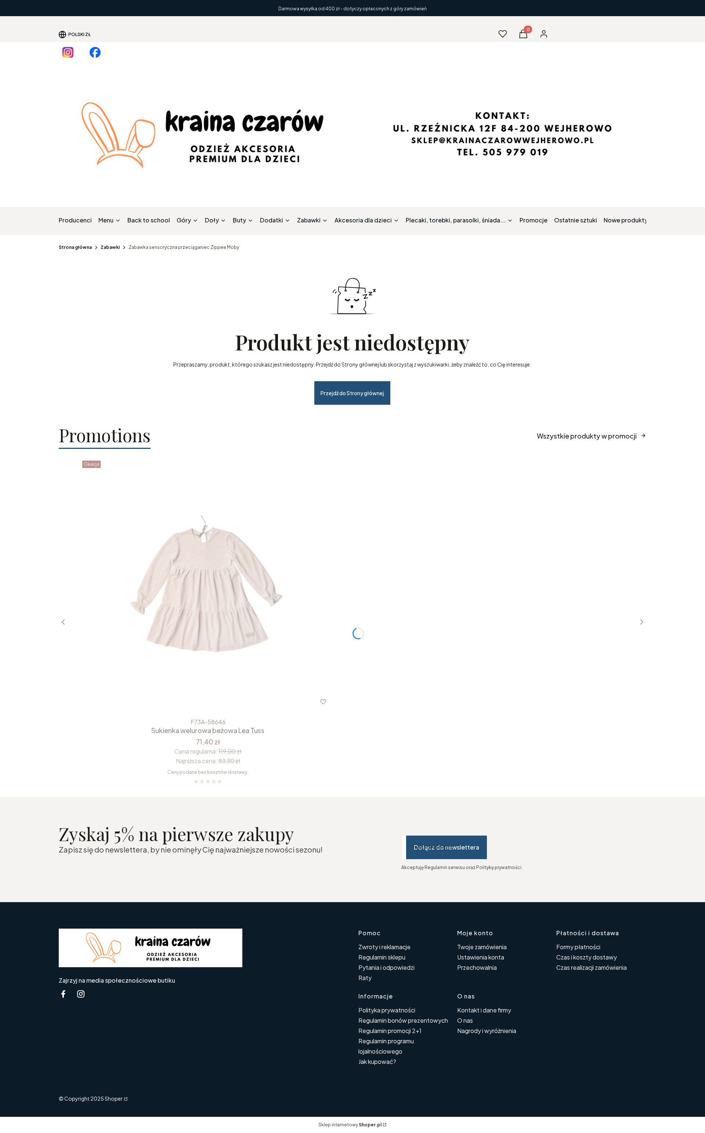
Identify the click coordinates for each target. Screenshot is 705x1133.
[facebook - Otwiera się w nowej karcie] (63, 993)
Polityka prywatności (386, 1010)
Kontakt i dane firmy (484, 1010)
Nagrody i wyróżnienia (486, 1030)
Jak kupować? (377, 1061)
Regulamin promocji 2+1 (390, 1030)
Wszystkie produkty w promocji (587, 436)
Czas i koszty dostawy (586, 957)
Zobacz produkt (198, 701)
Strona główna (75, 247)
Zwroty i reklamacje (384, 947)
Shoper (114, 1098)
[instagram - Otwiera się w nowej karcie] (80, 993)
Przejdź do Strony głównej (352, 393)
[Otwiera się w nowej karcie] (68, 52)
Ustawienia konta (480, 957)
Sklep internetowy (350, 1124)
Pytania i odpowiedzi (386, 967)
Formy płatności (578, 947)
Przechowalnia (477, 967)
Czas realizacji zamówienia (591, 967)
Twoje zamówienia (482, 947)
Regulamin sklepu (381, 957)
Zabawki (110, 247)
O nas (465, 1020)
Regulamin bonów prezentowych (403, 1020)
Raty (365, 978)
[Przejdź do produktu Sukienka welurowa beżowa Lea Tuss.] (207, 586)
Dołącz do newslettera (446, 847)
